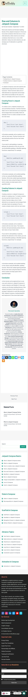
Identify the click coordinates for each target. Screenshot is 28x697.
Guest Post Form (6, 646)
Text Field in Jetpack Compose (12, 536)
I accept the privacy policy (9, 679)
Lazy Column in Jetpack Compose (13, 544)
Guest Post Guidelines (7, 643)
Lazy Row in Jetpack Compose (12, 547)
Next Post (14, 399)
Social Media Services (7, 628)
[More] (3, 360)
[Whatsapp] (12, 357)
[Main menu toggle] (25, 3)
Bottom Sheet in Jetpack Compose (13, 523)
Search (4, 444)
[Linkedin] (9, 357)
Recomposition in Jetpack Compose (13, 501)
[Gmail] (19, 357)
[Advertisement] (14, 61)
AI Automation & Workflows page (10, 634)
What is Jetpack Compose (11, 463)
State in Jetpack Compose (11, 498)
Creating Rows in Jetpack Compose (11, 79)
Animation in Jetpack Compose (12, 566)
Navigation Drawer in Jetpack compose (14, 520)
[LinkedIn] (10, 613)
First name (4, 668)
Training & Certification (7, 654)
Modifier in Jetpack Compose (12, 474)
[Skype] (22, 357)
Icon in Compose (8, 482)
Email (2, 674)
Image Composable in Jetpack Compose (15, 479)
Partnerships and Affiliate (8, 648)
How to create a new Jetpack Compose (14, 466)
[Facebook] (3, 357)
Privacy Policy (5, 640)
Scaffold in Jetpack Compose (12, 514)
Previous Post (14, 395)
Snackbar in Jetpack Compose (12, 517)
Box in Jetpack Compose (10, 477)
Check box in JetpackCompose (12, 542)
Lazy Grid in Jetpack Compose (12, 550)
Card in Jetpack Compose (11, 485)
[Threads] (13, 613)
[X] (6, 357)
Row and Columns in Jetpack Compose (14, 471)
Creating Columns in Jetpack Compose (12, 81)
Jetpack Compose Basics (9, 414)
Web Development (6, 623)
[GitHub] (20, 613)
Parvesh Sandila (5, 659)
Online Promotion (6, 651)
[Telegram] (16, 357)
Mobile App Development (8, 620)
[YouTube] (17, 613)
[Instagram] (6, 613)
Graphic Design (5, 625)
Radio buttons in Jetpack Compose (13, 539)
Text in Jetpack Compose (10, 468)
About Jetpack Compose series (12, 460)
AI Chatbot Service (6, 631)
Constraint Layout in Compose (12, 552)
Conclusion (6, 82)
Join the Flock (5, 656)
